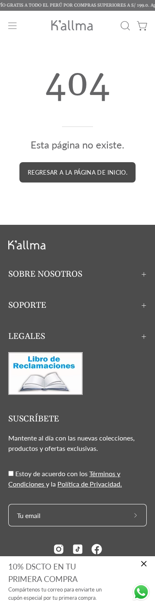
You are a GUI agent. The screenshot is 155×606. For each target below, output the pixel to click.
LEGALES (26, 336)
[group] (77, 5)
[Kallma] (78, 25)
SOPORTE (27, 305)
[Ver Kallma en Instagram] (58, 549)
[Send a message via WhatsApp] (141, 592)
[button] (124, 26)
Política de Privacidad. (89, 484)
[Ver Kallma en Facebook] (97, 549)
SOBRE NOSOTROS (45, 274)
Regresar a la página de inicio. (77, 172)
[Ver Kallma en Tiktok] (78, 549)
